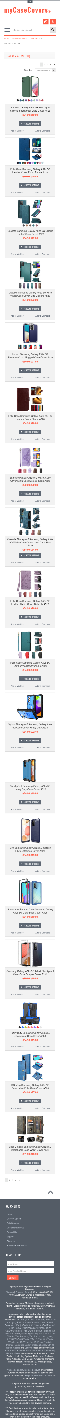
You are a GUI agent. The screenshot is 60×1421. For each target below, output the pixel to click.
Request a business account (38, 1375)
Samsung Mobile (20, 38)
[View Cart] (53, 21)
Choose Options (31, 123)
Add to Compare (42, 130)
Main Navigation (7, 30)
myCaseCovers (27, 10)
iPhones (10, 1344)
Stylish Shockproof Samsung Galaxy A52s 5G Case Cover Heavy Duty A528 (30, 726)
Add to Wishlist (17, 130)
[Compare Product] (45, 21)
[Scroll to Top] (51, 1193)
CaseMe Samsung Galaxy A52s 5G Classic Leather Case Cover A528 (30, 232)
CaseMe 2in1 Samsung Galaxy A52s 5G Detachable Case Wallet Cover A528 (30, 1148)
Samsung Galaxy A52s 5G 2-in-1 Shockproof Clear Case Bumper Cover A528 (30, 972)
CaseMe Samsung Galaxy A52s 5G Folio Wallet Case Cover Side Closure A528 (30, 294)
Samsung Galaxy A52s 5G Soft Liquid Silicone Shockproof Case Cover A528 (30, 109)
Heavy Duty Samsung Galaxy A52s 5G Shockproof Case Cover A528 (30, 1034)
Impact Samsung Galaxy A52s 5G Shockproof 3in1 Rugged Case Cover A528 (30, 356)
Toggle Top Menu (30, 1)
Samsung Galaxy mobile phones (30, 1344)
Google (16, 1347)
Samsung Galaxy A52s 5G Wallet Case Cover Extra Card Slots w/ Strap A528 (30, 479)
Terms (28, 1292)
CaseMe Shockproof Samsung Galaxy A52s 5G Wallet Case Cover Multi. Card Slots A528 (30, 542)
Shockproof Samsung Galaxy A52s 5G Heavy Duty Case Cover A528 (30, 787)
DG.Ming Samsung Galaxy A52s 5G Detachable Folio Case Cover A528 (30, 1086)
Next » (54, 65)
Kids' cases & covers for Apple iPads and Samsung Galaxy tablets (30, 1352)
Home (7, 38)
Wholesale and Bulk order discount (23, 1369)
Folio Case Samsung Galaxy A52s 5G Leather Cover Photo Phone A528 (30, 170)
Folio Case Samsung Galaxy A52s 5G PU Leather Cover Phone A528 (30, 417)
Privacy (19, 1292)
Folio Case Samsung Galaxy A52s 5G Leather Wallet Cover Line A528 (30, 664)
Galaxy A (35, 38)
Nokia (9, 1347)
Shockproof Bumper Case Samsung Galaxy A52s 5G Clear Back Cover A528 (30, 911)
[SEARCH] (53, 30)
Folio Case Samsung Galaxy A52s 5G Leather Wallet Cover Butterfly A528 (30, 602)
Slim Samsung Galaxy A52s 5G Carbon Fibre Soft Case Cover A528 (30, 849)
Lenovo (28, 1347)
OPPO (51, 1344)
